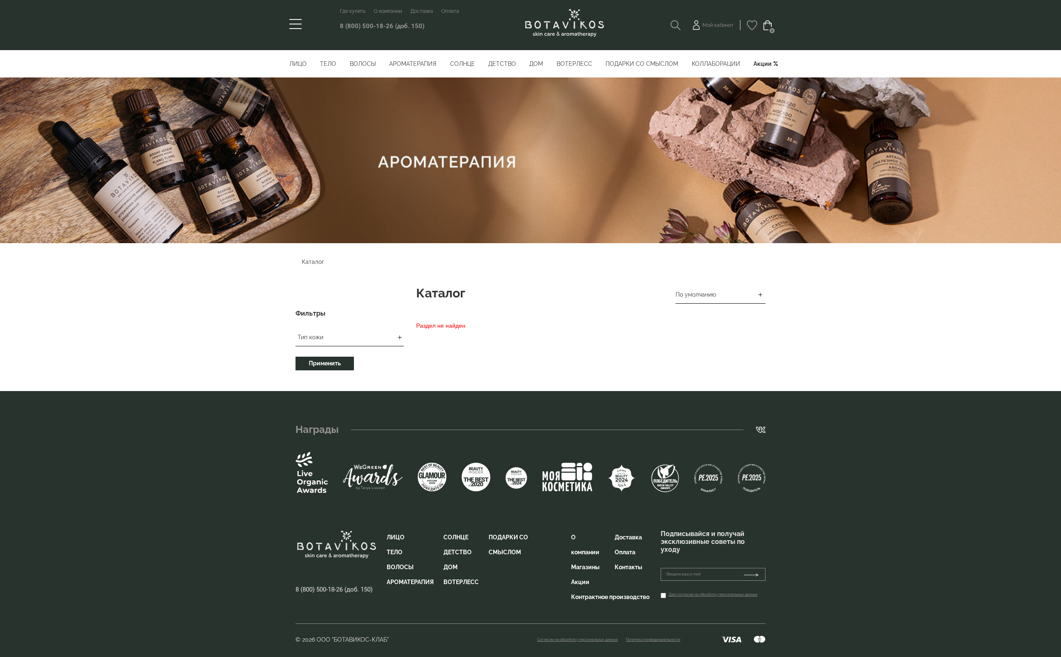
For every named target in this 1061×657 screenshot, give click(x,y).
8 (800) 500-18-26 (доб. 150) (382, 26)
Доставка (421, 11)
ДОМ (536, 63)
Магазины (585, 567)
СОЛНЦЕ (462, 63)
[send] (754, 574)
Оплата (450, 11)
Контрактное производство (610, 597)
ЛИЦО (298, 63)
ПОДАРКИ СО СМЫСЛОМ (642, 63)
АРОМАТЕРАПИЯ (412, 63)
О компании (388, 11)
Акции (762, 63)
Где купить (353, 11)
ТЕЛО (328, 63)
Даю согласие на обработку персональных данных (713, 594)
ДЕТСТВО (502, 63)
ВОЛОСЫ (363, 63)
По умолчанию (696, 294)
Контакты (628, 567)
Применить (325, 363)
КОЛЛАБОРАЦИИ (716, 63)
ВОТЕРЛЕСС (574, 63)
